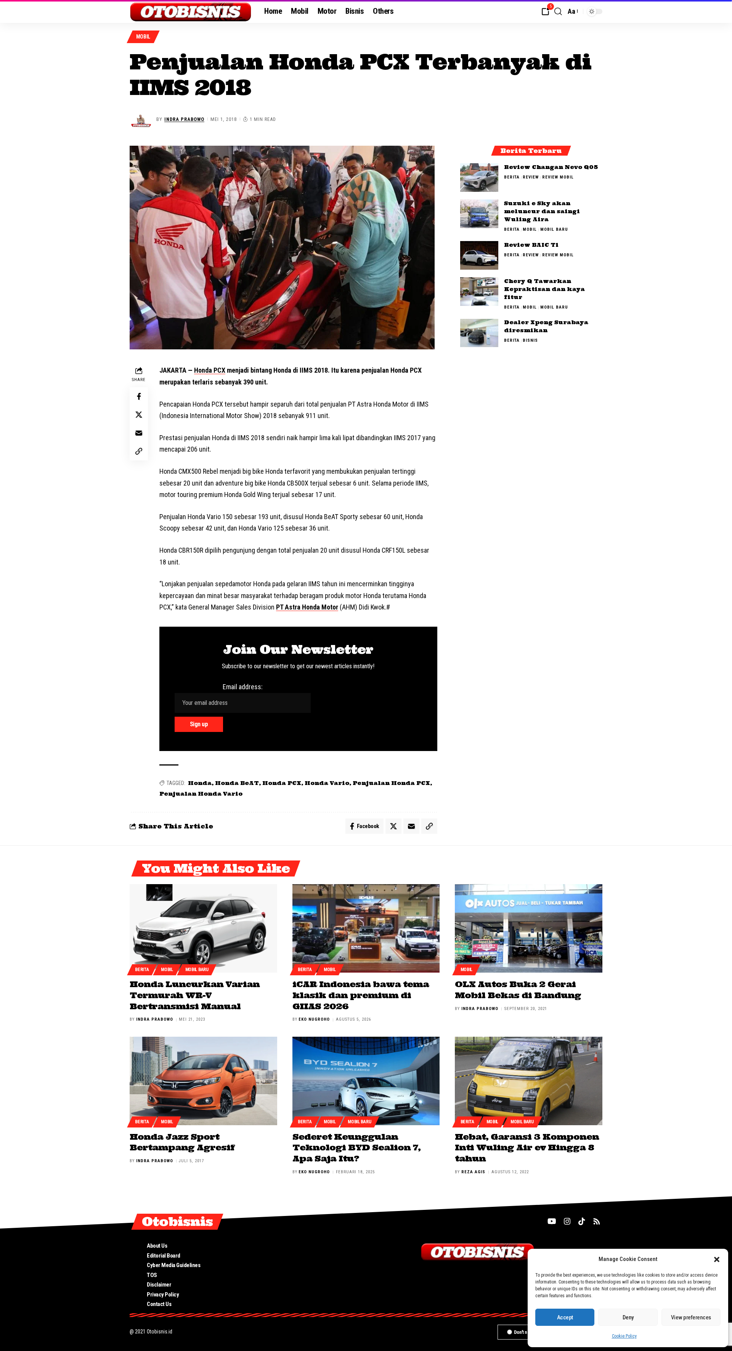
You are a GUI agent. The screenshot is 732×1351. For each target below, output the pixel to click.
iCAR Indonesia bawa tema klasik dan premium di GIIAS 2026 (360, 995)
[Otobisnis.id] (191, 11)
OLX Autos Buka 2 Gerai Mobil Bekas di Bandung (518, 989)
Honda (200, 783)
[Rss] (596, 1221)
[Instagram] (567, 1221)
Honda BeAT (237, 783)
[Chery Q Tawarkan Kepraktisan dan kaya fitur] (479, 291)
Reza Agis (473, 1171)
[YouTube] (552, 1221)
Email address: (243, 687)
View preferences (691, 1317)
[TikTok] (581, 1221)
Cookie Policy (624, 1336)
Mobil (143, 37)
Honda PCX (209, 370)
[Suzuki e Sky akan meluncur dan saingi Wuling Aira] (479, 213)
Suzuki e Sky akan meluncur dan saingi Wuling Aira (542, 211)
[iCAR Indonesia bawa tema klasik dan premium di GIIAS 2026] (366, 928)
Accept (565, 1317)
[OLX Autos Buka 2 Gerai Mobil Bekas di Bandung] (528, 928)
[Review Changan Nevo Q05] (479, 177)
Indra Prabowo (184, 119)
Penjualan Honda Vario (200, 793)
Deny (628, 1317)
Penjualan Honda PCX (391, 783)
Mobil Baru (554, 229)
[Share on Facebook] (139, 397)
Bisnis (530, 340)
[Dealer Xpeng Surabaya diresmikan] (479, 333)
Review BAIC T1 (531, 244)
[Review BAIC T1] (479, 255)
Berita (512, 177)
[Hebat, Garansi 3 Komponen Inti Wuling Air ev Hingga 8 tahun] (528, 1081)
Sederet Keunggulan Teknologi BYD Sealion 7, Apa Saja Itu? (356, 1147)
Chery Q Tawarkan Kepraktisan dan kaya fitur (544, 289)
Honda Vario (327, 783)
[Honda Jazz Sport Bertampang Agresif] (203, 1081)
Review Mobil (558, 177)
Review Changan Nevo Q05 (551, 167)
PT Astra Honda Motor (307, 607)
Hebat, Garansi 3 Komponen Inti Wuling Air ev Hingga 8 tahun (527, 1147)
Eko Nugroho (314, 1019)
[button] (717, 1259)
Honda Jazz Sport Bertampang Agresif (182, 1142)
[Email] (139, 433)
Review (531, 177)
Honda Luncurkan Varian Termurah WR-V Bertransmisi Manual (195, 995)
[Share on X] (139, 415)
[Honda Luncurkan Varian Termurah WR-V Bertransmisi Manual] (203, 928)
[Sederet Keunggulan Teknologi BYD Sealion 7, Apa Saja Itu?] (366, 1081)
